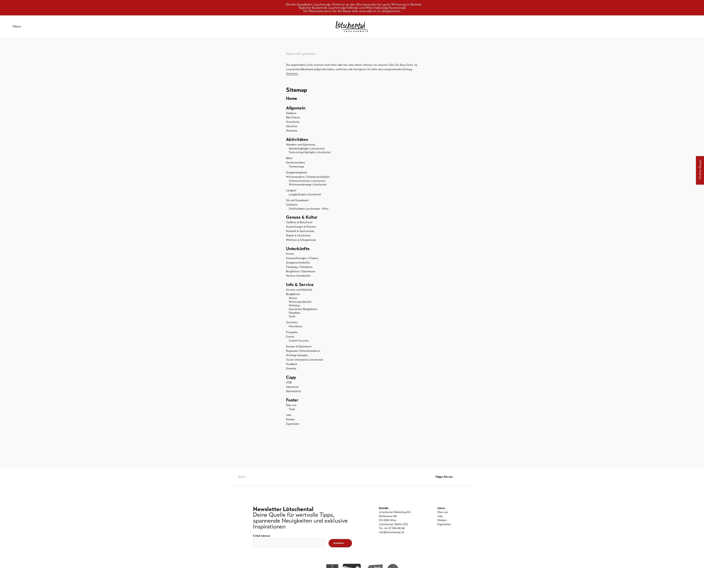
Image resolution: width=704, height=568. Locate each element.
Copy (291, 377)
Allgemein (295, 108)
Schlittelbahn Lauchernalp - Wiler (309, 208)
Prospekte (292, 332)
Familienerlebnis (295, 162)
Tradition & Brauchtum (299, 222)
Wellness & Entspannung (301, 239)
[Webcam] (682, 26)
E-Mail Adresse (261, 535)
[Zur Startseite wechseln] (352, 26)
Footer (292, 400)
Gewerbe (291, 368)
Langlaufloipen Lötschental (305, 194)
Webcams (291, 130)
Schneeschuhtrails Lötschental (307, 180)
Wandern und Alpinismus (300, 144)
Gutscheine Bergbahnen (303, 309)
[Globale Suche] (691, 26)
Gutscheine (293, 121)
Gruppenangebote (296, 172)
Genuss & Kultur (301, 217)
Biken (289, 158)
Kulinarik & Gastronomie (300, 231)
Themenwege (296, 166)
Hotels (290, 253)
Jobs (288, 415)
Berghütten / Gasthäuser (301, 271)
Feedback (291, 364)
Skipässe (291, 113)
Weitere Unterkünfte (298, 275)
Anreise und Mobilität (299, 289)
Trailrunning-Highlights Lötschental (310, 152)
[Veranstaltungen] (664, 26)
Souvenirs (292, 322)
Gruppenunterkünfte (298, 262)
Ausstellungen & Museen (301, 226)
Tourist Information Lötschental (304, 359)
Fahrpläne (294, 312)
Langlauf (291, 190)
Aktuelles (291, 126)
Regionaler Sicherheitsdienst (303, 351)
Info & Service (300, 284)
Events (290, 336)
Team (292, 409)
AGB (289, 382)
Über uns (291, 405)
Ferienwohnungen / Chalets (302, 258)
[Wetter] (673, 26)
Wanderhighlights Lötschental (306, 148)
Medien (290, 419)
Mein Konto (295, 326)
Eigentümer (293, 423)
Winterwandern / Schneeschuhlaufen (308, 176)
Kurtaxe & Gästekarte (299, 346)
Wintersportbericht (300, 301)
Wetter (293, 298)
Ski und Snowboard (297, 200)
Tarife (292, 316)
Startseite (292, 73)
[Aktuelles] (654, 26)
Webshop (294, 305)
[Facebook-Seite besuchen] (464, 477)
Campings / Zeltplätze (299, 267)
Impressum (292, 386)
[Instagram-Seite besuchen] (471, 477)
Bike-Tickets (293, 117)
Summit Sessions (299, 340)
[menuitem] (352, 98)
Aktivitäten (297, 139)
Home (291, 98)
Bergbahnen (293, 294)
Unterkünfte (298, 248)
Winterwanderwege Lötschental (308, 184)
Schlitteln (292, 204)
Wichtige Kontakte (297, 355)
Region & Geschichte (298, 235)
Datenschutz (293, 391)
